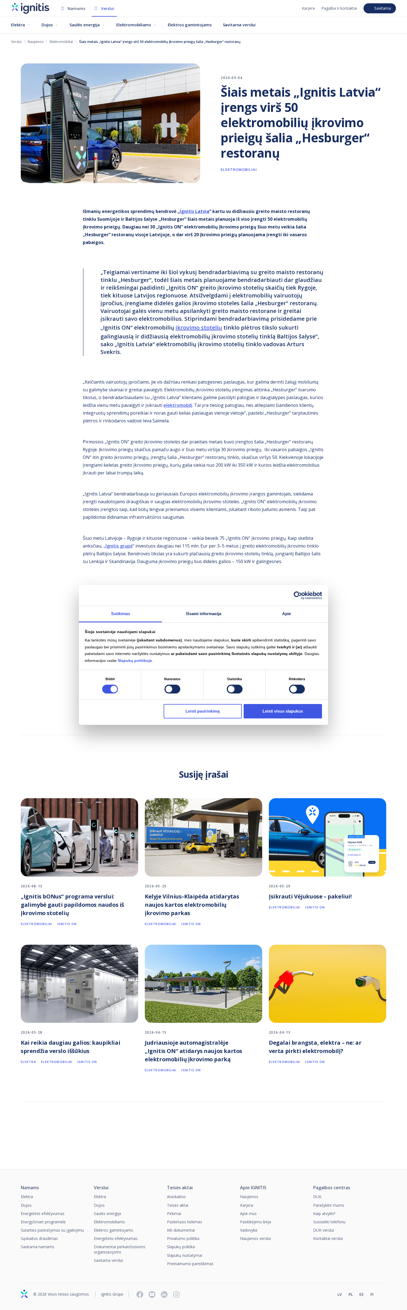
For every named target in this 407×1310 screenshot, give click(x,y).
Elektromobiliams (133, 24)
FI (371, 1294)
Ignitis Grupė (112, 1294)
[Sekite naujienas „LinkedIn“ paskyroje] (164, 1294)
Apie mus (248, 1213)
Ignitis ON (67, 924)
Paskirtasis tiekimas (184, 1221)
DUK (317, 1196)
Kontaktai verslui (328, 1238)
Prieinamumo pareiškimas (190, 1263)
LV (340, 1294)
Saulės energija (84, 24)
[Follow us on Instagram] (176, 1294)
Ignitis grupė (119, 546)
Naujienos (35, 41)
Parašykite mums (328, 1205)
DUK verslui (323, 1230)
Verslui (107, 8)
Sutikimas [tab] (120, 613)
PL (351, 1294)
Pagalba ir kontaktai (339, 8)
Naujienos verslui (255, 1238)
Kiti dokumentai (181, 1230)
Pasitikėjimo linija (255, 1221)
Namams (76, 8)
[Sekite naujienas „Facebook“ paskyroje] (139, 1294)
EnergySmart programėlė (43, 1221)
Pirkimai (174, 1213)
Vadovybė (248, 1230)
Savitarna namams (37, 1246)
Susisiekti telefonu (329, 1221)
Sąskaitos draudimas (39, 1238)
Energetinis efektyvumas (43, 1213)
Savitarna (382, 8)
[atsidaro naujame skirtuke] (383, 1295)
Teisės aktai (180, 1188)
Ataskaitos (176, 1196)
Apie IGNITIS (253, 1188)
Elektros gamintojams (190, 24)
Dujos (47, 24)
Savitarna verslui (239, 24)
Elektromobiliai (61, 41)
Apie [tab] (286, 613)
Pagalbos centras (331, 1188)
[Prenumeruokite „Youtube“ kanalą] (152, 1294)
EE (361, 1294)
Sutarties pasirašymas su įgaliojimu (52, 1230)
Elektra (18, 24)
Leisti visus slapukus (282, 711)
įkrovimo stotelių (199, 327)
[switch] (172, 689)
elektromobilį (177, 405)
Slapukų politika (181, 1246)
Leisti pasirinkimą (203, 711)
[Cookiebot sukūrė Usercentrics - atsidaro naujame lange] (298, 595)
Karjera (308, 8)
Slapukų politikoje (135, 660)
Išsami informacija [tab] (203, 613)
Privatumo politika (183, 1238)
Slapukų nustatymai (184, 1255)
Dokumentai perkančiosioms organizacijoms (119, 1249)
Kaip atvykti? (324, 1213)
